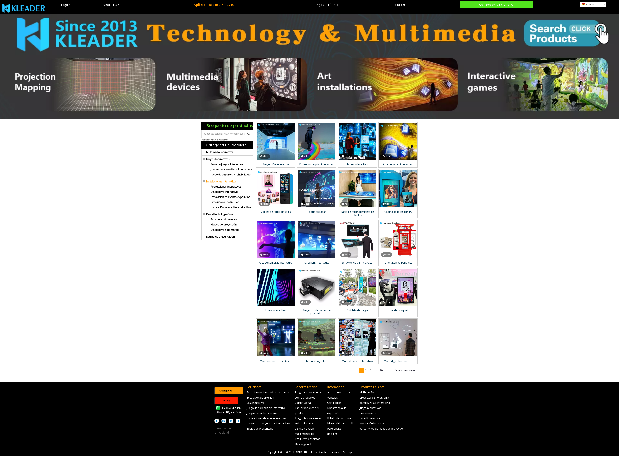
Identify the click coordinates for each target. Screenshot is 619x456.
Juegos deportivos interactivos (265, 413)
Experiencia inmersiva (224, 219)
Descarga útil (303, 444)
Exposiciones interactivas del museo (268, 392)
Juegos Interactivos (218, 159)
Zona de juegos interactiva (227, 164)
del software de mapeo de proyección (381, 428)
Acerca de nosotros (338, 392)
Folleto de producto (339, 418)
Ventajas (332, 397)
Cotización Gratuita (495, 4)
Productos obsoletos (307, 439)
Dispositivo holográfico (225, 229)
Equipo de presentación (220, 236)
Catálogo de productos (225, 391)
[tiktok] (238, 421)
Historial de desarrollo (340, 423)
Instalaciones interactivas (221, 181)
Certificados (334, 403)
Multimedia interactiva (219, 152)
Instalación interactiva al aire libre (231, 207)
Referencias (334, 428)
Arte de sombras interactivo (276, 262)
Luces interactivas (276, 310)
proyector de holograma (374, 397)
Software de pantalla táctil (357, 262)
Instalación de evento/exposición (230, 197)
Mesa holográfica (316, 361)
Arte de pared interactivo (398, 164)
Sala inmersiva (255, 403)
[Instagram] (223, 421)
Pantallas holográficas (219, 214)
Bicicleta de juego (357, 310)
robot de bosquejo (398, 310)
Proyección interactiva (276, 164)
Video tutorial (303, 403)
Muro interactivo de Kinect (276, 361)
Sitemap (347, 452)
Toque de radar (316, 211)
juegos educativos (370, 408)
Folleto (226, 400)
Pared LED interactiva (316, 262)
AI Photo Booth (368, 392)
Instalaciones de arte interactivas (266, 418)
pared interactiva (369, 418)
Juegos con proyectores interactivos (268, 423)
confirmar (410, 370)
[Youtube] (231, 421)
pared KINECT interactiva (374, 403)
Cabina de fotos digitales (276, 211)
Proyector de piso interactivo (316, 164)
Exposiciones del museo (225, 202)
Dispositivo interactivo (224, 192)
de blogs (332, 434)
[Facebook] (216, 421)
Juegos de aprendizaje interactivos (231, 169)
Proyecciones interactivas (226, 186)
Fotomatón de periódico (397, 262)
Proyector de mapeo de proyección (317, 312)
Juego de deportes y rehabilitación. (232, 174)
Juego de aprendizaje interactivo (266, 408)
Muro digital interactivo (398, 361)
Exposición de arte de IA (261, 397)
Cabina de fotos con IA (398, 211)
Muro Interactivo (357, 164)
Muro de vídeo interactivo (357, 361)
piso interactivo (368, 413)
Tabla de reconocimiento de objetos (357, 213)
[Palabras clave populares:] (249, 134)
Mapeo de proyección (224, 224)
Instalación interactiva (372, 423)
